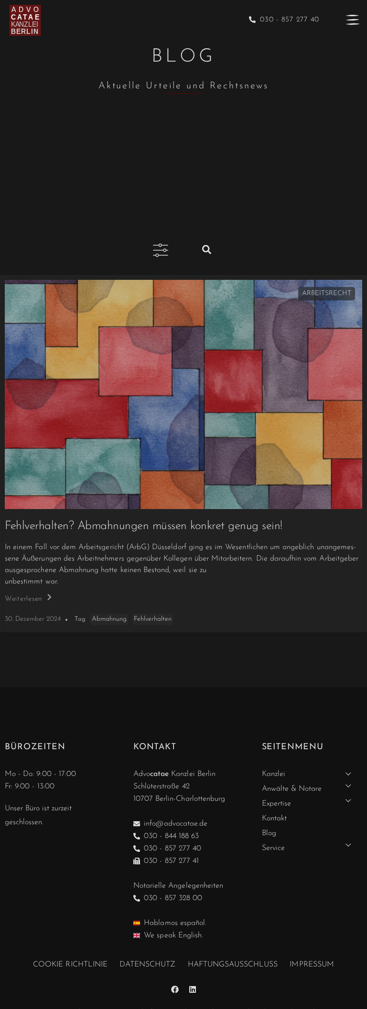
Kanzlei (273, 774)
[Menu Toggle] (160, 250)
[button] (206, 248)
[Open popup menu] (352, 19)
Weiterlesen (24, 599)
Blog (269, 833)
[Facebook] (175, 989)
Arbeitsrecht (326, 293)
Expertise (276, 803)
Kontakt (274, 818)
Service (273, 848)
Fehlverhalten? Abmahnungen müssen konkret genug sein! (143, 526)
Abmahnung (109, 619)
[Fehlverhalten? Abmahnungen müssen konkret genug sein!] (183, 394)
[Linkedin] (192, 989)
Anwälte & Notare (292, 789)
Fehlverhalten (153, 619)
